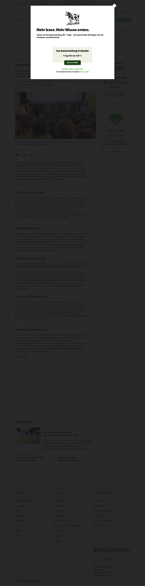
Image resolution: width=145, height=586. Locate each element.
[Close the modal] (114, 5)
